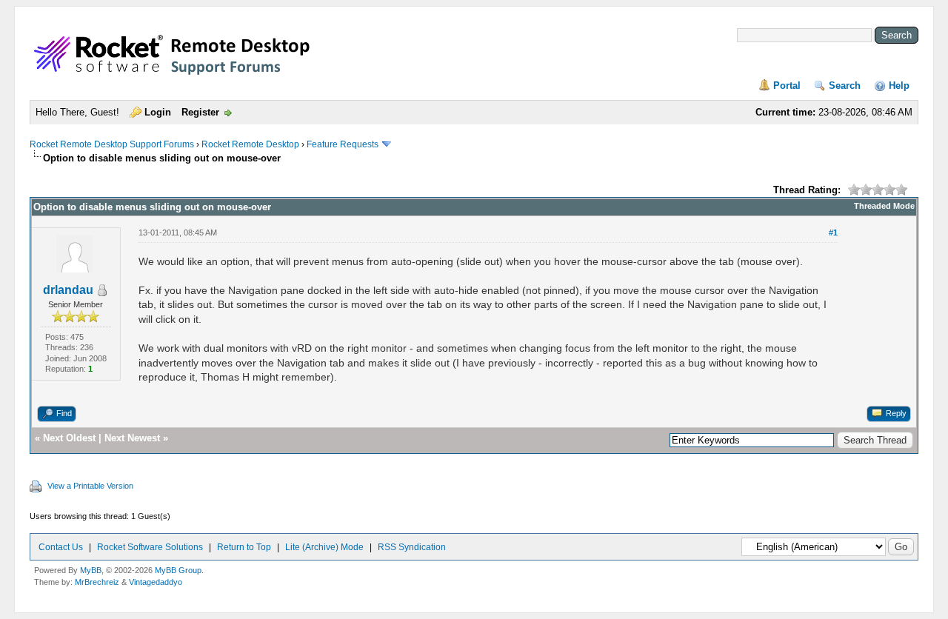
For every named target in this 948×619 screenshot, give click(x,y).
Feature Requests (342, 144)
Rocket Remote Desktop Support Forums (112, 144)
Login (157, 112)
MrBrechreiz (97, 582)
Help (899, 85)
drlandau (68, 290)
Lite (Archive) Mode (324, 547)
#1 (833, 232)
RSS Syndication (412, 547)
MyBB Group (178, 570)
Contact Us (61, 547)
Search (845, 85)
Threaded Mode (884, 205)
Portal (787, 85)
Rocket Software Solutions (150, 547)
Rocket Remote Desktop (250, 144)
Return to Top (244, 547)
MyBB (90, 570)
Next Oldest (69, 438)
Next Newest (132, 438)
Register (200, 112)
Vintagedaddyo (155, 582)
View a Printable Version (90, 485)
